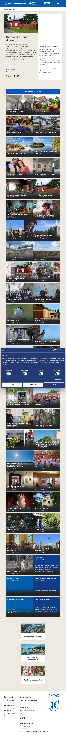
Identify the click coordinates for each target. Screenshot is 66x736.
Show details (57, 379)
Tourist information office (27, 710)
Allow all (54, 384)
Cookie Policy (23, 713)
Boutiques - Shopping (10, 708)
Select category (9, 9)
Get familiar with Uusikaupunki (28, 700)
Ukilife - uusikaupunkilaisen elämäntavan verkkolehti (34, 731)
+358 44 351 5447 (12, 69)
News (21, 703)
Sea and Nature (8, 703)
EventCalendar (34, 3)
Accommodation (8, 710)
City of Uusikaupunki (25, 721)
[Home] (15, 3)
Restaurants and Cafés (10, 713)
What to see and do (31, 92)
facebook (14, 76)
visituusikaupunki (26, 726)
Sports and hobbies (9, 705)
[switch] (25, 373)
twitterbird (18, 76)
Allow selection (33, 384)
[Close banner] (63, 350)
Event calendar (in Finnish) (27, 723)
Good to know (8, 716)
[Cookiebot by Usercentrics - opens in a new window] (54, 350)
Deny (12, 384)
